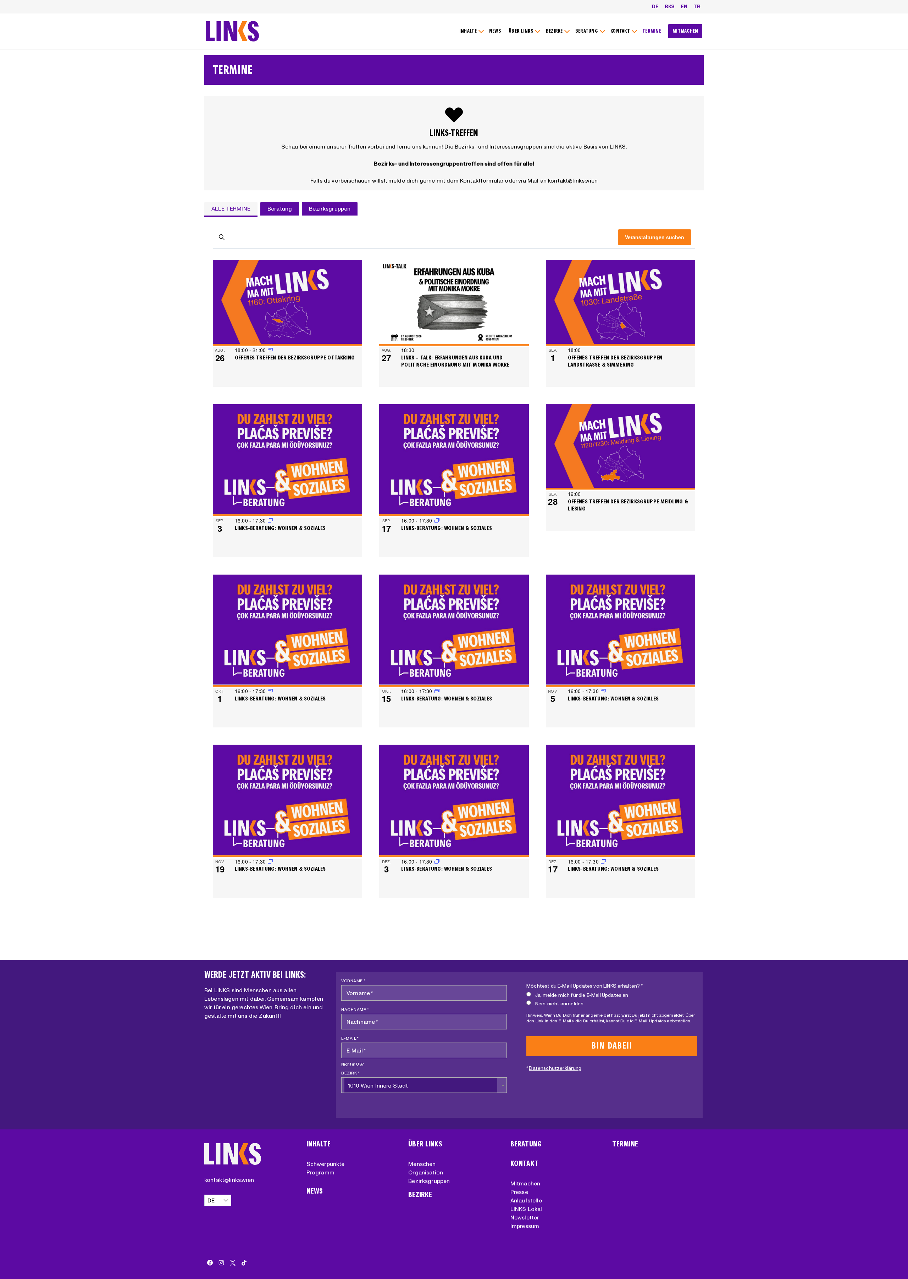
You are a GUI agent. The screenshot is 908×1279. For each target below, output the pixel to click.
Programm (320, 1172)
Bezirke (420, 1194)
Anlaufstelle (526, 1200)
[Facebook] (210, 1262)
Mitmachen (525, 1183)
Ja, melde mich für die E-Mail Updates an (581, 995)
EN (684, 6)
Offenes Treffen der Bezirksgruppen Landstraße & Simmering (615, 361)
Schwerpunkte (325, 1164)
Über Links (425, 1144)
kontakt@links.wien (229, 1180)
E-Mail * (350, 1038)
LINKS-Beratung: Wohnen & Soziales (280, 528)
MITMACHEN (685, 31)
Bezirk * (350, 1073)
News (314, 1191)
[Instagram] (221, 1262)
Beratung (526, 1144)
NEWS (495, 31)
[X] (232, 1262)
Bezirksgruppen (429, 1181)
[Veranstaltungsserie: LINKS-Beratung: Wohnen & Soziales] (270, 520)
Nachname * (355, 1009)
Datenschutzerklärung (555, 1068)
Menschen (422, 1164)
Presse (519, 1192)
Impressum (524, 1226)
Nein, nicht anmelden (559, 1003)
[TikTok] (244, 1262)
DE (655, 6)
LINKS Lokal (526, 1209)
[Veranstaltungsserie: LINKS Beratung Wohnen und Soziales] (436, 520)
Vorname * (353, 980)
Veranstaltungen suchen (654, 237)
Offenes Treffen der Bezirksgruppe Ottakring (295, 357)
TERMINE (651, 31)
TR (697, 6)
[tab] (231, 209)
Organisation (425, 1172)
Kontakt (524, 1163)
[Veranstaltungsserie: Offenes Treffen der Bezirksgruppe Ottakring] (270, 349)
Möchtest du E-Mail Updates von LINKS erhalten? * (584, 986)
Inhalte (318, 1144)
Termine (625, 1144)
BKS (670, 6)
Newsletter (524, 1217)
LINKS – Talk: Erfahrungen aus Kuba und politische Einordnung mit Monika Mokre (455, 361)
